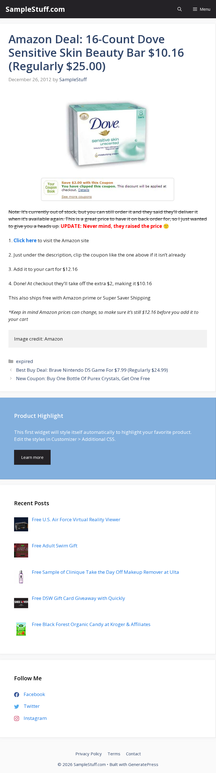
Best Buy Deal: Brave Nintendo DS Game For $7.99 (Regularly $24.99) (92, 370)
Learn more (32, 457)
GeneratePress (143, 764)
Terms (113, 753)
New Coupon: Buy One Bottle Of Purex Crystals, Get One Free (83, 378)
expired (24, 361)
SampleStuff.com (35, 9)
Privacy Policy (88, 753)
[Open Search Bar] (179, 9)
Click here (25, 240)
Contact (133, 753)
